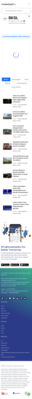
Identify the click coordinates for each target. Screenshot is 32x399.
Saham (2, 306)
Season (7, 83)
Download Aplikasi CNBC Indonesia (16, 36)
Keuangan (16, 79)
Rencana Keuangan (5, 313)
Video (2, 330)
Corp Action (16, 87)
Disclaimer (3, 345)
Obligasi (3, 308)
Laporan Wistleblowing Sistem (8, 357)
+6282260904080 (13, 293)
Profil (26, 79)
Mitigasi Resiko (4, 350)
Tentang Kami (4, 343)
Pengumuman (4, 318)
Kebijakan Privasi (5, 348)
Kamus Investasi (4, 315)
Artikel (2, 325)
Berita (6, 79)
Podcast (3, 328)
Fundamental (22, 83)
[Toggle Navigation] (29, 4)
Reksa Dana (3, 311)
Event (2, 333)
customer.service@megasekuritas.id (16, 291)
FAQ (2, 340)
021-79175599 (11, 289)
